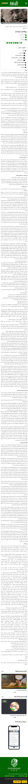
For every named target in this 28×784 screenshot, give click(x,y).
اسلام (11, 26)
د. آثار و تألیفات (20, 60)
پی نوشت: (23, 67)
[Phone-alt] (4, 3)
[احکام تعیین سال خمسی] (14, 681)
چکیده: (23, 50)
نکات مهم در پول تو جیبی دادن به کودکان (18, 715)
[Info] (7, 3)
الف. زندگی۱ (21, 53)
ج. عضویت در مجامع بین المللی (17, 58)
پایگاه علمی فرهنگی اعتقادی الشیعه (20, 26)
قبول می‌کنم (24, 781)
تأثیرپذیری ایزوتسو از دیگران (19, 62)
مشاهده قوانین (17, 781)
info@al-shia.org (8, 776)
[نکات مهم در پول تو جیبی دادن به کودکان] (14, 706)
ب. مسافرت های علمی (19, 55)
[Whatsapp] (12, 770)
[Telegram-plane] (16, 770)
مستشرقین (22, 39)
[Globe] (2, 3)
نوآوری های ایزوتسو (21, 65)
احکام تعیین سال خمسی (22, 690)
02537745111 (22, 776)
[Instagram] (14, 770)
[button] (26, 3)
